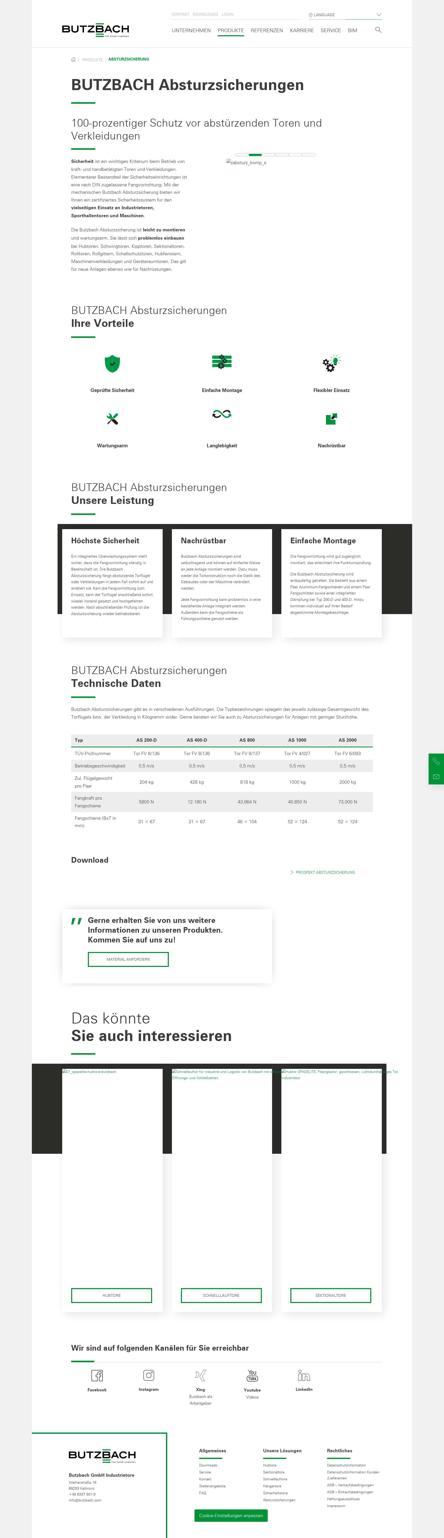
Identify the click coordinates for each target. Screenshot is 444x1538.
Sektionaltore (331, 1295)
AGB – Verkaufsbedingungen (350, 1485)
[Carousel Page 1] (242, 155)
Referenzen (267, 30)
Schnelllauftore (221, 1295)
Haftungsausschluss (343, 1499)
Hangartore (272, 1486)
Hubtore (112, 1295)
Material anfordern (128, 959)
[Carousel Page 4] (282, 155)
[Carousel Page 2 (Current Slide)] (255, 155)
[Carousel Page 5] (295, 155)
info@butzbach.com (85, 1500)
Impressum (336, 1506)
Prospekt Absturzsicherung (325, 872)
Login (228, 14)
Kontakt (180, 14)
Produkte (231, 30)
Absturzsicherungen (279, 1500)
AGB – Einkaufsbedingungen (350, 1492)
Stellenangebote (212, 1486)
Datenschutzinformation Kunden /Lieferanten (353, 1475)
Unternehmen (191, 30)
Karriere (302, 30)
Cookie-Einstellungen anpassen (231, 1515)
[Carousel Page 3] (268, 155)
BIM (352, 30)
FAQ (202, 1493)
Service (331, 30)
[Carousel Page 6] (308, 155)
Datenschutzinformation (346, 1465)
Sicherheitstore (275, 1493)
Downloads (205, 14)
